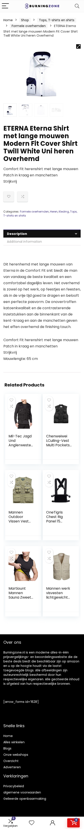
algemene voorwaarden (22, 792)
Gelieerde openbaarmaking (24, 798)
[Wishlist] (31, 823)
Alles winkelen (14, 742)
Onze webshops (15, 754)
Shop (25, 20)
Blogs (7, 748)
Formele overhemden (29, 26)
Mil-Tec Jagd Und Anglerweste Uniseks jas (20, 443)
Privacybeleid (13, 786)
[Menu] (5, 6)
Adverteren (12, 767)
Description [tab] (17, 234)
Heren (54, 211)
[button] (78, 46)
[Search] (77, 6)
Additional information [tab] (24, 241)
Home (8, 20)
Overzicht (11, 761)
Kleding (64, 211)
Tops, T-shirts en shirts (56, 20)
